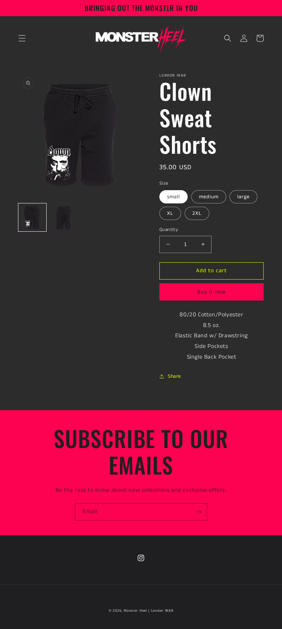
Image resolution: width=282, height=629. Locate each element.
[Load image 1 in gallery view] (32, 217)
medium (208, 196)
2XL (197, 213)
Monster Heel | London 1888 (148, 610)
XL (170, 213)
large (243, 196)
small (173, 196)
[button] (22, 38)
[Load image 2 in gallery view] (64, 217)
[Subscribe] (199, 511)
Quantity (168, 229)
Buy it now (211, 292)
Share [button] (174, 376)
